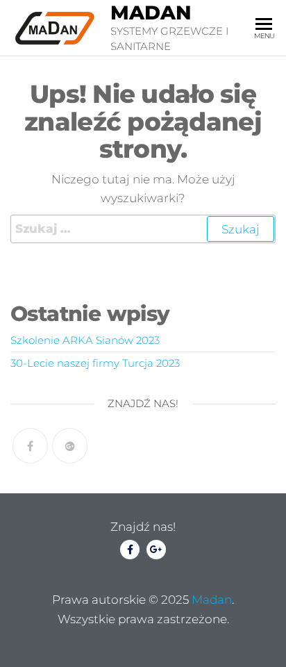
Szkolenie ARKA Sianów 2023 (85, 340)
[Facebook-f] (130, 549)
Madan (212, 600)
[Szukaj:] (143, 229)
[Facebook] (30, 445)
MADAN (151, 12)
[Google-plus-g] (156, 549)
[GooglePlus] (69, 445)
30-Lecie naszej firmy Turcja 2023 (95, 363)
